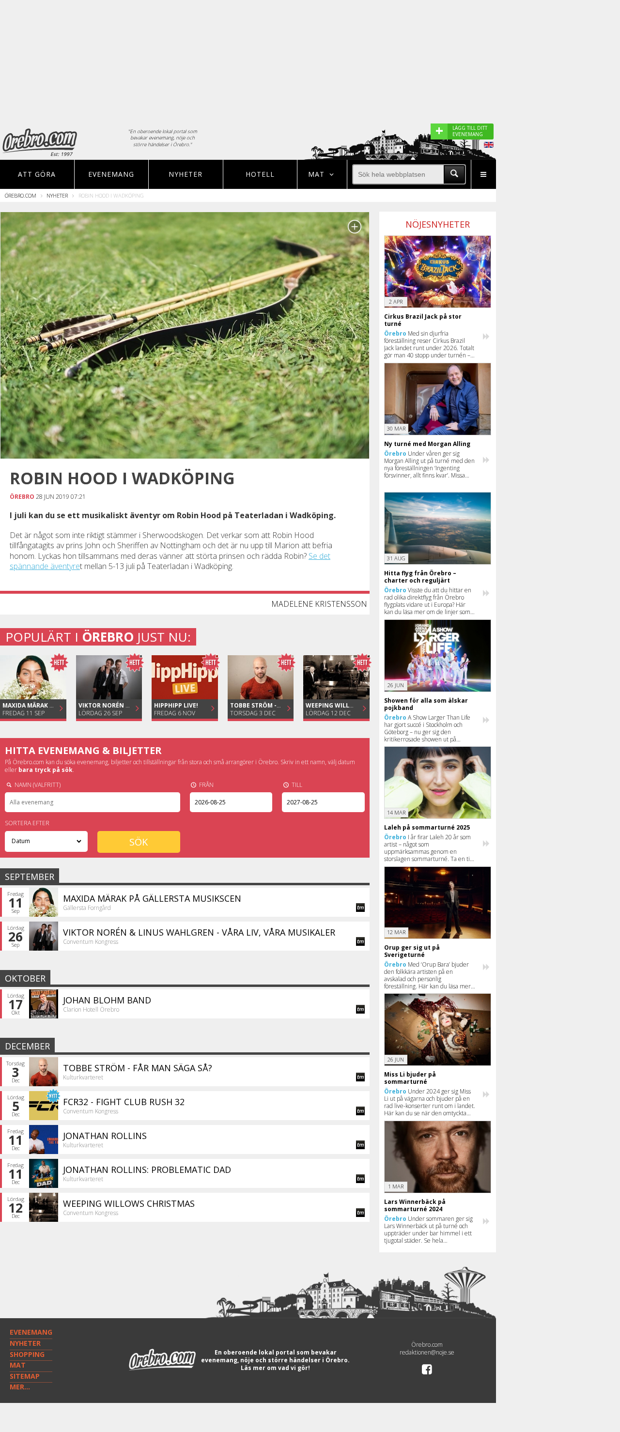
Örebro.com (20, 195)
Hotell (260, 174)
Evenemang (111, 174)
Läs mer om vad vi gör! (275, 1368)
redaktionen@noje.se (427, 1352)
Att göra (37, 174)
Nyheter (185, 174)
